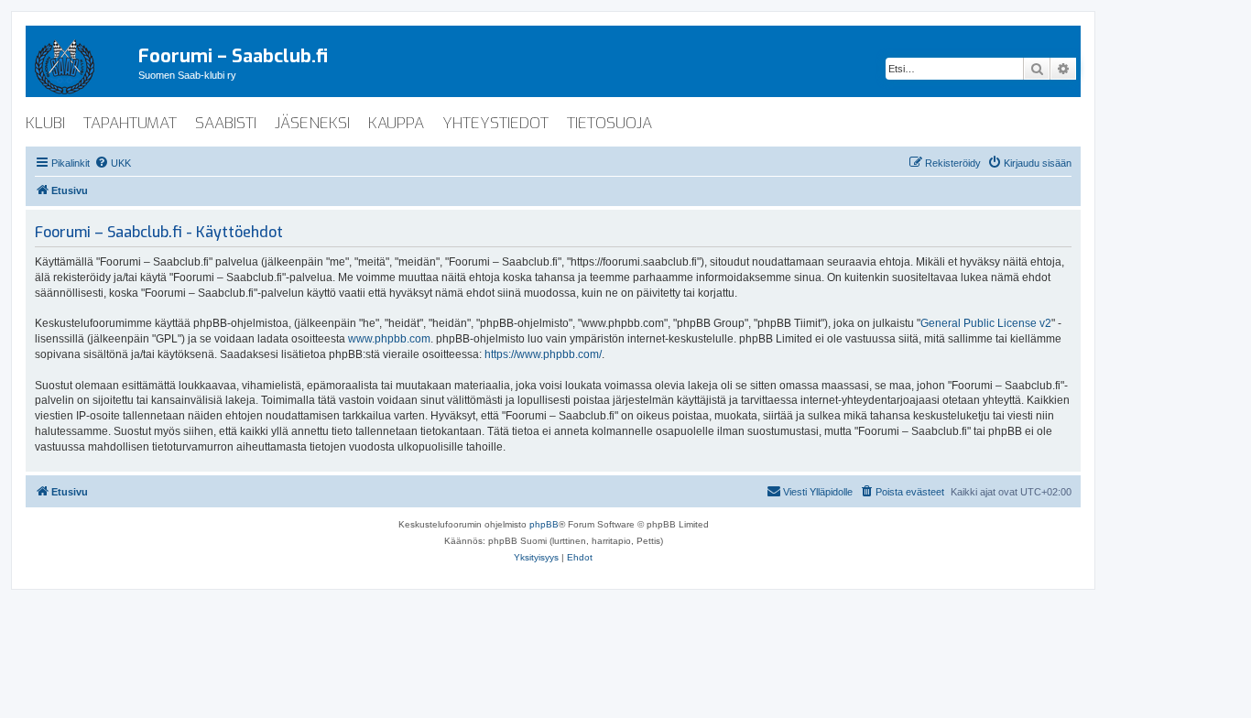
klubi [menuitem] (45, 123)
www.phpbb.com (389, 338)
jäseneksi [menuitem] (312, 123)
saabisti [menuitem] (225, 123)
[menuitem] (112, 163)
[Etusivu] (82, 63)
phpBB (544, 524)
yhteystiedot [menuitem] (495, 123)
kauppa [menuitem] (396, 123)
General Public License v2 (985, 323)
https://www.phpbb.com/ (543, 354)
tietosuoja (609, 123)
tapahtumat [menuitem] (130, 123)
